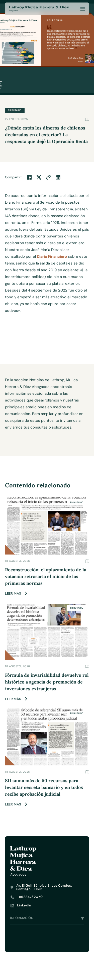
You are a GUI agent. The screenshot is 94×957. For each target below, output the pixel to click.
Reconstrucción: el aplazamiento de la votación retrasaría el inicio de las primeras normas (45, 576)
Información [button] (22, 918)
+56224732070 (30, 897)
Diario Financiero (52, 256)
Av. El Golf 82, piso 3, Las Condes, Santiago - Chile (44, 887)
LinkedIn (24, 905)
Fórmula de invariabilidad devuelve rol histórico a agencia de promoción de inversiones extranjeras (47, 682)
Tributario (76, 502)
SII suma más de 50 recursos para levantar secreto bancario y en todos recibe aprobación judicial (44, 787)
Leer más (13, 593)
